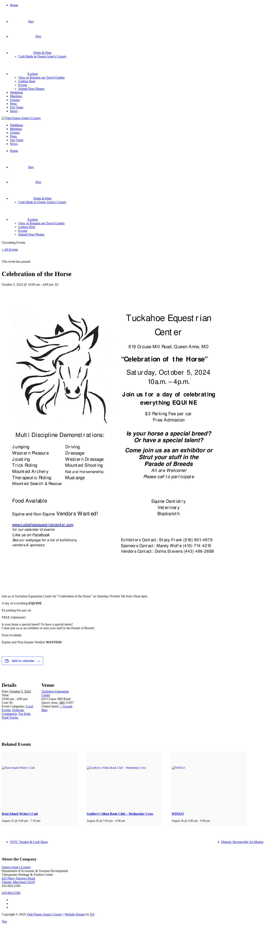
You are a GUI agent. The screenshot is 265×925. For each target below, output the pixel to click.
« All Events (10, 249)
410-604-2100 (11, 893)
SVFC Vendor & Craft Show (29, 842)
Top (4, 921)
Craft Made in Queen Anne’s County (42, 56)
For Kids (24, 714)
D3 (92, 914)
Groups (15, 100)
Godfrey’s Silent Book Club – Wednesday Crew (120, 814)
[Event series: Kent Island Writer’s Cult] (41, 820)
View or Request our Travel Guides (41, 77)
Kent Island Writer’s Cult (20, 814)
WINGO (178, 814)
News (14, 111)
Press (13, 103)
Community (9, 714)
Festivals (18, 710)
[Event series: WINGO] (211, 820)
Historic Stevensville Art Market (242, 842)
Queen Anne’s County (16, 867)
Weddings (16, 92)
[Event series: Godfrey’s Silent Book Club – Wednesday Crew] (126, 820)
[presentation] (39, 780)
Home (14, 5)
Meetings (16, 96)
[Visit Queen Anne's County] (21, 118)
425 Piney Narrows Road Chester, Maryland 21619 (18, 880)
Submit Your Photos (31, 88)
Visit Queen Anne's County (44, 914)
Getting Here (26, 81)
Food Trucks (10, 717)
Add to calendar (23, 661)
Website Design (75, 914)
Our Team (16, 107)
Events (22, 85)
